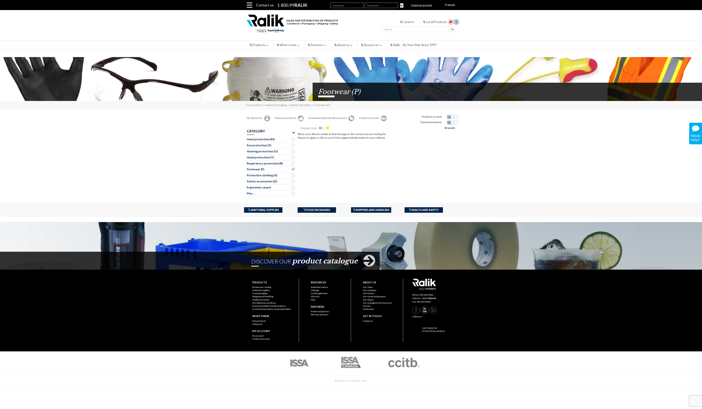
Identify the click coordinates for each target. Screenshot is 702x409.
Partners (316, 45)
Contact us (265, 5)
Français (450, 4)
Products (258, 45)
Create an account (421, 5)
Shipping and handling (262, 296)
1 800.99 (428, 298)
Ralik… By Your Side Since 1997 (415, 45)
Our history (368, 293)
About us (343, 45)
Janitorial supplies (261, 290)
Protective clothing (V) (262, 175)
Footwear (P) (255, 169)
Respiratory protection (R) (265, 163)
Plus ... (251, 193)
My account (258, 335)
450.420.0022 (426, 294)
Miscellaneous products (264, 302)
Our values (368, 299)
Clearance (257, 324)
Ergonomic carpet (259, 187)
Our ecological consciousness (377, 302)
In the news (368, 309)
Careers (408, 22)
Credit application (319, 293)
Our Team (368, 287)
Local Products (436, 22)
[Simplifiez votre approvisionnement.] (314, 25)
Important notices (319, 287)
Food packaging (259, 293)
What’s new (288, 45)
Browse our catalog (261, 287)
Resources (371, 45)
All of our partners (319, 314)
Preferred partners (320, 311)
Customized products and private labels (271, 309)
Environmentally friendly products (269, 306)
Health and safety (260, 299)
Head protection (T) (260, 157)
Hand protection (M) (261, 139)
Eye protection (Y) (259, 145)
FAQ (313, 299)
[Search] (452, 29)
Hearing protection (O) (262, 151)
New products (259, 321)
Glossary (315, 296)
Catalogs (315, 290)
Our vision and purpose (374, 296)
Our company (369, 290)
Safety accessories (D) (262, 181)
